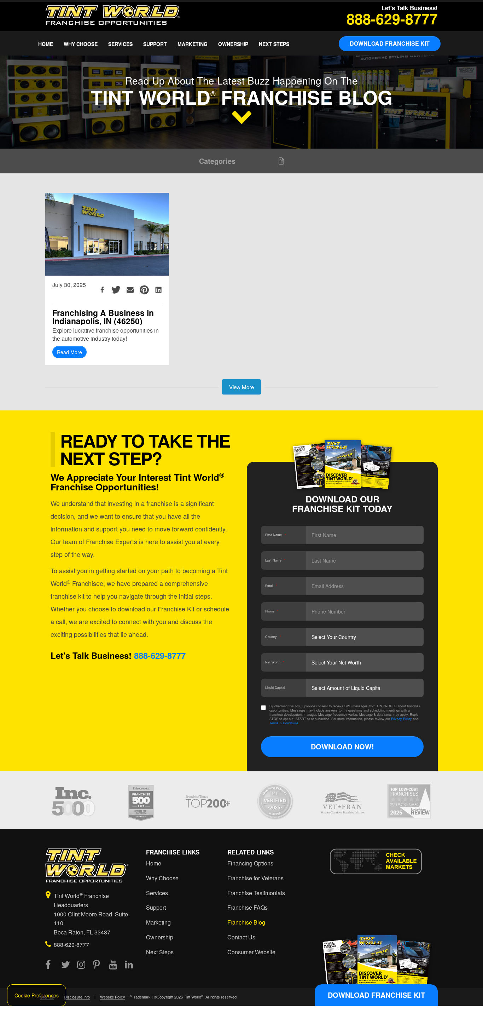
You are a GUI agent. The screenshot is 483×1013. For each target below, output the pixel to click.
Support (155, 43)
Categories (217, 161)
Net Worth (275, 662)
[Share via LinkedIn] (158, 290)
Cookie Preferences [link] (36, 995)
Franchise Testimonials (256, 893)
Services (120, 43)
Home (45, 43)
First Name (275, 535)
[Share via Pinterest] (144, 290)
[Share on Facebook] (102, 290)
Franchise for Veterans (255, 878)
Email (271, 585)
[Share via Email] (130, 290)
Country (273, 636)
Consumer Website (251, 952)
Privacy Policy (401, 718)
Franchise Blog (246, 922)
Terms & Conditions (283, 723)
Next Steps (274, 43)
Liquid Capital (275, 687)
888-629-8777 (392, 18)
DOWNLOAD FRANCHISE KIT (390, 43)
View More (241, 387)
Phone (272, 611)
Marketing (193, 43)
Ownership (233, 43)
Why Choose (81, 43)
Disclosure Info (77, 997)
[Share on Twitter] (116, 290)
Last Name (275, 560)
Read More (69, 352)
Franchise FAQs (247, 907)
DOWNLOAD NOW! (342, 746)
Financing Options (250, 863)
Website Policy (112, 997)
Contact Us (241, 937)
